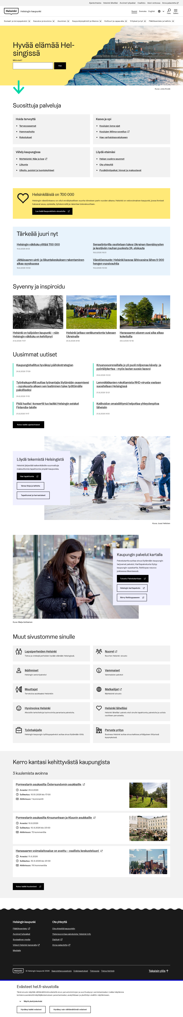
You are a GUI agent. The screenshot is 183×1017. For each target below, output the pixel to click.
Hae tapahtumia (30, 476)
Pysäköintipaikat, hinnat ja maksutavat (120, 170)
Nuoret (111, 651)
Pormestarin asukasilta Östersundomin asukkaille (51, 784)
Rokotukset (25, 137)
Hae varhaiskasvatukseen (113, 137)
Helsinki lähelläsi (116, 708)
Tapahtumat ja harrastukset (33, 495)
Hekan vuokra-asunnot (111, 158)
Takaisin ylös (157, 971)
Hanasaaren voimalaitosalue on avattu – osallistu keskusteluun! (59, 851)
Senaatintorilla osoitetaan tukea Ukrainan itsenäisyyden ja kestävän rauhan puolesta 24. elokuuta (128, 246)
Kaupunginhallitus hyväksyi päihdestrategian (44, 365)
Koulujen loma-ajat (109, 125)
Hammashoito (27, 131)
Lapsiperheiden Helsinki (41, 651)
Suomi (134, 11)
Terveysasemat (27, 125)
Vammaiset (112, 670)
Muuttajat (31, 689)
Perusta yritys (114, 730)
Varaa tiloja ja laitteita (30, 485)
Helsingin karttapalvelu (134, 588)
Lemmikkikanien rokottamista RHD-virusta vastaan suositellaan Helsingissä (128, 384)
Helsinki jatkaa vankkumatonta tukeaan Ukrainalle (91, 334)
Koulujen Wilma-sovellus (114, 131)
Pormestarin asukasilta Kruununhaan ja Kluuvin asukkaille (56, 818)
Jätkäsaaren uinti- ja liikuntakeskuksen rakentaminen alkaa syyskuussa (50, 262)
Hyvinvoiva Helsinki (37, 708)
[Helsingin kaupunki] (18, 971)
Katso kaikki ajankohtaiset (28, 424)
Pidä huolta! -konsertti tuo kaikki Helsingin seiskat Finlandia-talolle (47, 405)
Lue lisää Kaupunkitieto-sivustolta (53, 211)
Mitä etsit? (17, 60)
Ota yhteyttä (106, 164)
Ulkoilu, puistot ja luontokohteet (36, 170)
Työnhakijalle (33, 730)
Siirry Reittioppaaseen (133, 597)
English (151, 11)
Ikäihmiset (31, 670)
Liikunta (23, 164)
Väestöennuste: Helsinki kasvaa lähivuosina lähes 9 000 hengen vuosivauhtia (128, 262)
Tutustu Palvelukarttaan (134, 578)
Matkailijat (113, 689)
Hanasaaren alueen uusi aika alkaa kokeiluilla (142, 334)
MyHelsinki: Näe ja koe (33, 158)
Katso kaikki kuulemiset (30, 886)
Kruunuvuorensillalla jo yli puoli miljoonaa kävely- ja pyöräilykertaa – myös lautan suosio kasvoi (128, 367)
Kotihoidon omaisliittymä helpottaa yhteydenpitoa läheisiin (127, 405)
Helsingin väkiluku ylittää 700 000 (38, 244)
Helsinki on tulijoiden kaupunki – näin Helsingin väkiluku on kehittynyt (36, 334)
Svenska (142, 11)
